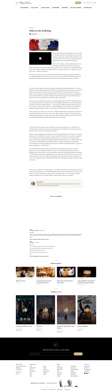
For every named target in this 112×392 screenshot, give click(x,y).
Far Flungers (59, 372)
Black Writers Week (75, 369)
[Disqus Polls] (56, 213)
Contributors (88, 7)
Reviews (58, 366)
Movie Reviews (24, 7)
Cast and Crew (19, 369)
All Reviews (18, 367)
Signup (78, 2)
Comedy (31, 369)
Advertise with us (87, 369)
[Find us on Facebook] (84, 373)
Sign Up (17, 373)
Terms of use (59, 389)
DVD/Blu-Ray (73, 366)
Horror (31, 374)
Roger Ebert (31, 27)
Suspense (45, 372)
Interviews (65, 7)
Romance (45, 369)
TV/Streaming (55, 7)
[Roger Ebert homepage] (24, 2)
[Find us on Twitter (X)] (88, 373)
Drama (31, 372)
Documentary (32, 371)
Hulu (31, 375)
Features (72, 371)
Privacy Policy (67, 389)
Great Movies (45, 7)
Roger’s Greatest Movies (21, 366)
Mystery (45, 366)
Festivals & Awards (75, 7)
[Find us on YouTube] (87, 373)
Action (31, 366)
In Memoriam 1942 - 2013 (51, 383)
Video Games (73, 367)
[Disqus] (56, 242)
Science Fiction (46, 371)
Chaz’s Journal (60, 367)
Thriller (44, 374)
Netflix (44, 367)
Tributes (58, 375)
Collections (34, 7)
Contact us (86, 367)
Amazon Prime (33, 367)
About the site (87, 366)
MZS (58, 371)
